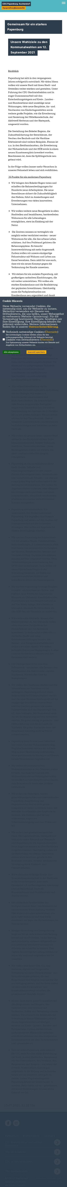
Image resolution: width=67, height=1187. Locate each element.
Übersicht (51, 331)
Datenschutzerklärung (43, 326)
